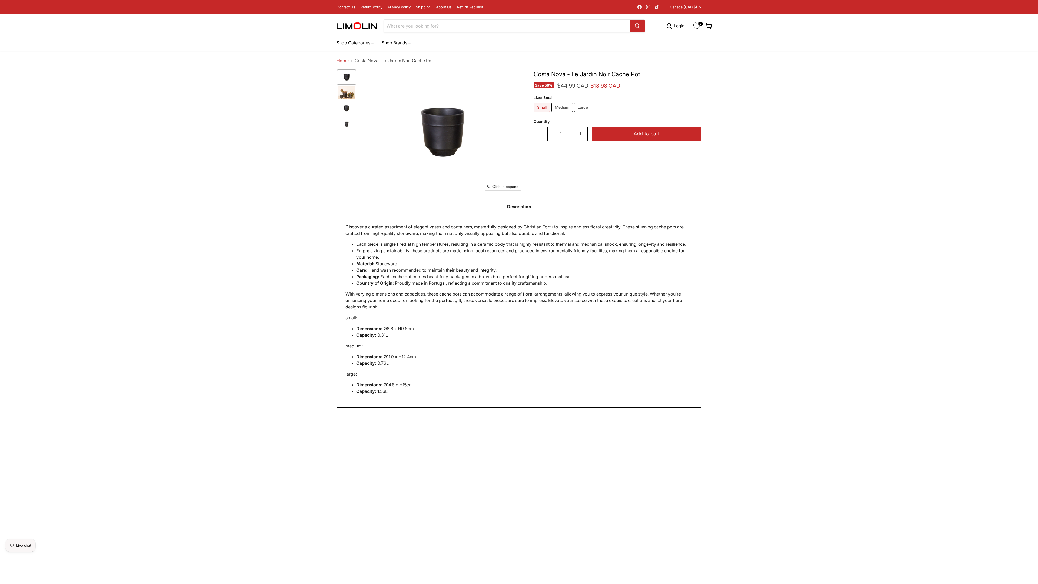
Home (343, 60)
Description (519, 206)
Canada (683, 7)
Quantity (542, 122)
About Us (444, 7)
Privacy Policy (399, 7)
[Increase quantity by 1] (581, 134)
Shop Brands (395, 42)
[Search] (637, 26)
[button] (676, 26)
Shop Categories (354, 42)
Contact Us (346, 7)
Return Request (470, 7)
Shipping (423, 7)
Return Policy (371, 7)
